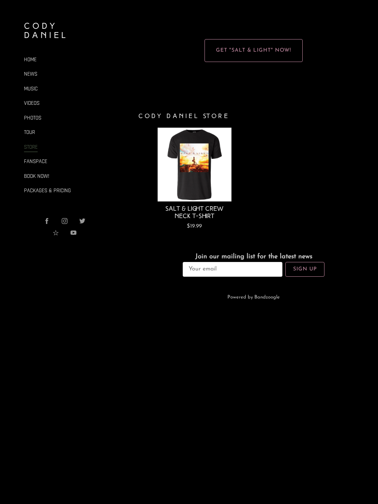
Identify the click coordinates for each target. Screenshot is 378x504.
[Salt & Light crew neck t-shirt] (194, 164)
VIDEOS (31, 103)
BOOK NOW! (36, 176)
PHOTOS (32, 117)
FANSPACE (35, 161)
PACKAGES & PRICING (47, 190)
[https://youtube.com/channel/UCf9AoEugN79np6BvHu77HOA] (73, 233)
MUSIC (31, 88)
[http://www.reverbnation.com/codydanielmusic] (56, 233)
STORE (31, 147)
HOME (30, 59)
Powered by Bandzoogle (253, 297)
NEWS (30, 73)
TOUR (29, 132)
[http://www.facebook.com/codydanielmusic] (47, 221)
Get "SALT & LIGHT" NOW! (253, 50)
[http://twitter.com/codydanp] (82, 221)
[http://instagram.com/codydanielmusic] (65, 221)
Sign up (305, 269)
